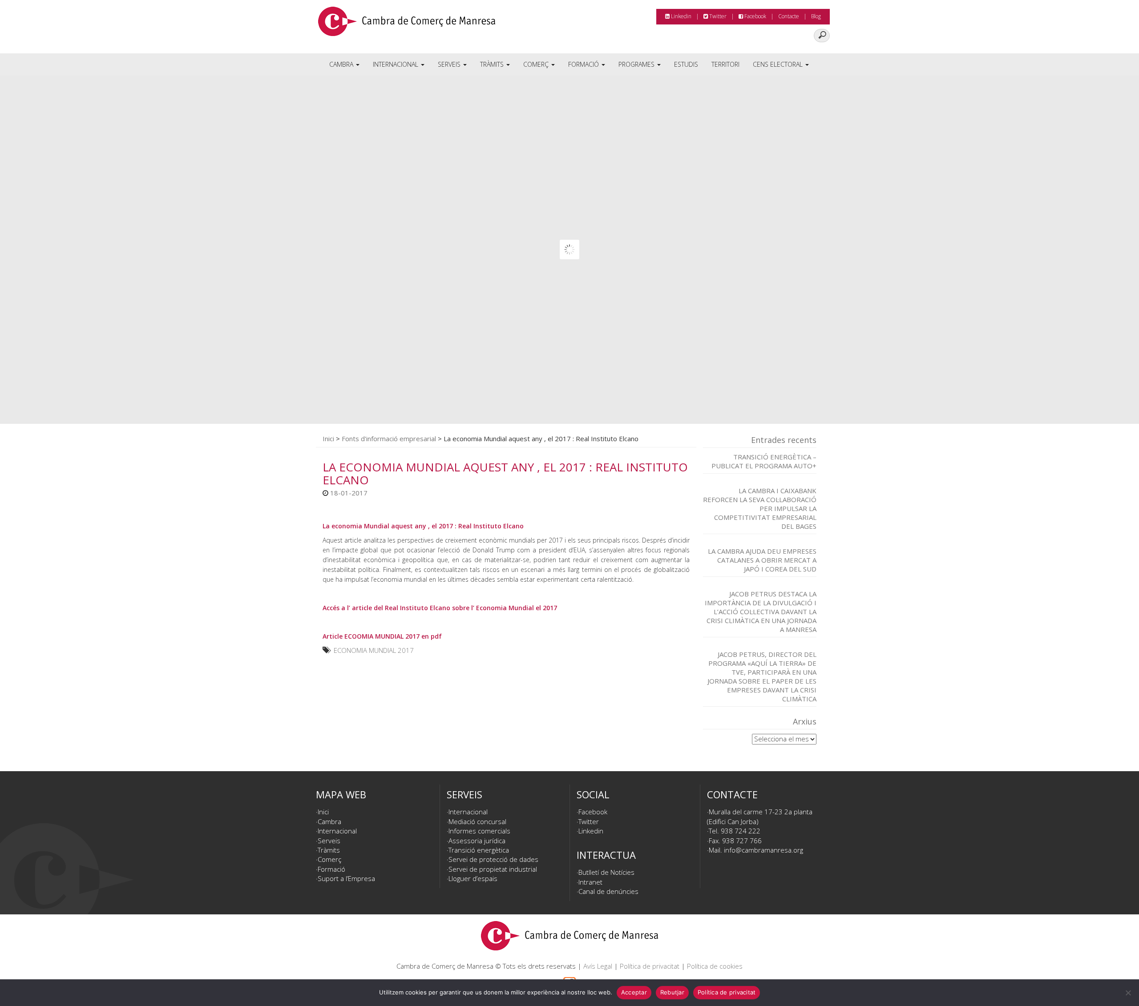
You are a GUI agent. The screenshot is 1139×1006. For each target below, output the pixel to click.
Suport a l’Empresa (346, 878)
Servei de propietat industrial (492, 869)
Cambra (342, 64)
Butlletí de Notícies (606, 872)
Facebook (754, 16)
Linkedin (680, 16)
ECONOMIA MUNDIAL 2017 (374, 650)
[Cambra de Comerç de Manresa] (406, 24)
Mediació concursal (477, 821)
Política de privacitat (649, 966)
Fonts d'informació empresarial (389, 438)
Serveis (450, 64)
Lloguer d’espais (472, 878)
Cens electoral (778, 64)
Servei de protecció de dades (493, 859)
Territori (725, 64)
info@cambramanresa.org (763, 849)
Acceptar (634, 992)
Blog (816, 16)
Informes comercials (479, 830)
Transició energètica (478, 849)
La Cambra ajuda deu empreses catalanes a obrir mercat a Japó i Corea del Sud (762, 560)
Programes (637, 64)
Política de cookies (715, 966)
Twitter (717, 16)
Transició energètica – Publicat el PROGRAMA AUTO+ (763, 461)
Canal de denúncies (608, 891)
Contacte (788, 16)
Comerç (536, 64)
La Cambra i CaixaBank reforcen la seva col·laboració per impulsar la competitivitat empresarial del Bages (759, 508)
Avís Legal (597, 966)
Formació (584, 64)
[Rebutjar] (1127, 992)
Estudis (686, 64)
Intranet (590, 881)
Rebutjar (672, 992)
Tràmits (492, 64)
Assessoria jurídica (476, 840)
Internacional (396, 64)
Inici (328, 438)
